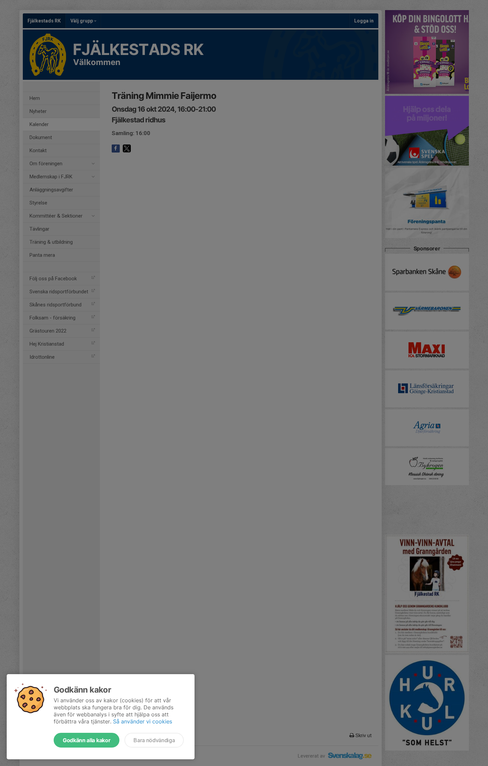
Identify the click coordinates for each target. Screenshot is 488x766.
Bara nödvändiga (154, 740)
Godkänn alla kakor (86, 740)
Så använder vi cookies (142, 721)
